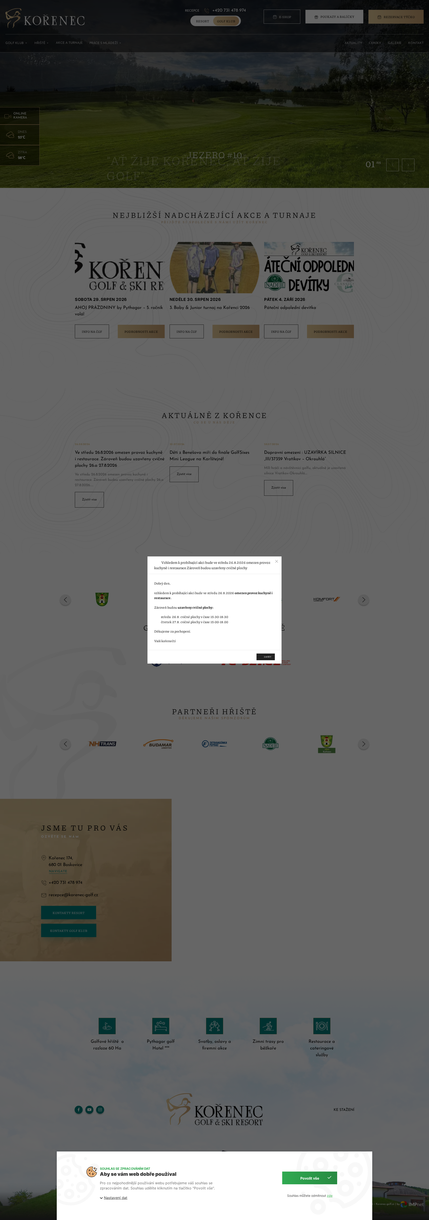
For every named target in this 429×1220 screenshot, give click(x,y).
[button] (276, 561)
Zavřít (267, 656)
